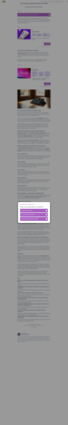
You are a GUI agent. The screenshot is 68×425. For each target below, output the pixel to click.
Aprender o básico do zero (26, 210)
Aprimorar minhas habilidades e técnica (29, 218)
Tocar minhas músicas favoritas (28, 214)
